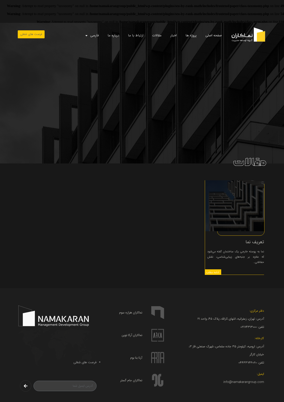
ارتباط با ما (135, 35)
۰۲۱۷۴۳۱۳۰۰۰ (249, 326)
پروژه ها (191, 35)
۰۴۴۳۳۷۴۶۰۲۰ (248, 362)
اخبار (173, 35)
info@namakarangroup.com (243, 382)
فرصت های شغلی (85, 362)
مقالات (157, 35)
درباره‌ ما (113, 35)
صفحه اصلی (213, 35)
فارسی (94, 35)
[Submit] (25, 386)
